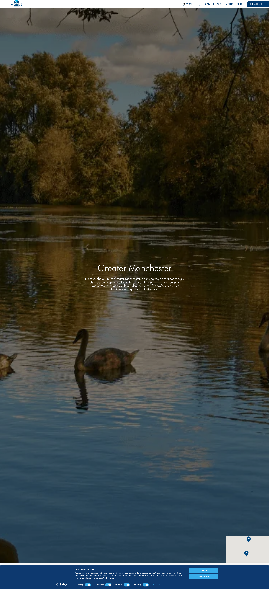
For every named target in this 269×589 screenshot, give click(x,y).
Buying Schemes (212, 4)
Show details (157, 585)
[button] (246, 554)
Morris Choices (234, 4)
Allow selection (203, 577)
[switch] (108, 584)
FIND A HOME (255, 4)
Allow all (203, 570)
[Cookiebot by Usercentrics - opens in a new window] (61, 584)
